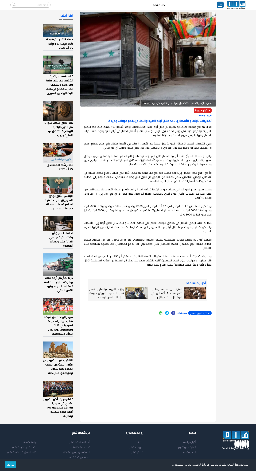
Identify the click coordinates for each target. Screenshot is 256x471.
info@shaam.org (239, 448)
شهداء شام (136, 447)
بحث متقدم (159, 4)
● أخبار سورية (202, 110)
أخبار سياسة (189, 442)
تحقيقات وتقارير (187, 447)
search (14, 5)
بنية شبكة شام (29, 442)
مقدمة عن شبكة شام (24, 447)
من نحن (139, 442)
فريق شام (137, 452)
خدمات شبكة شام (80, 447)
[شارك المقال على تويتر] (167, 313)
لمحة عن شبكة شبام (78, 457)
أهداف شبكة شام (79, 442)
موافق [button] (10, 464)
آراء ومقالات (189, 452)
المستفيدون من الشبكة (76, 452)
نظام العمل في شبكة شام (22, 452)
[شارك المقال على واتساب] (160, 313)
